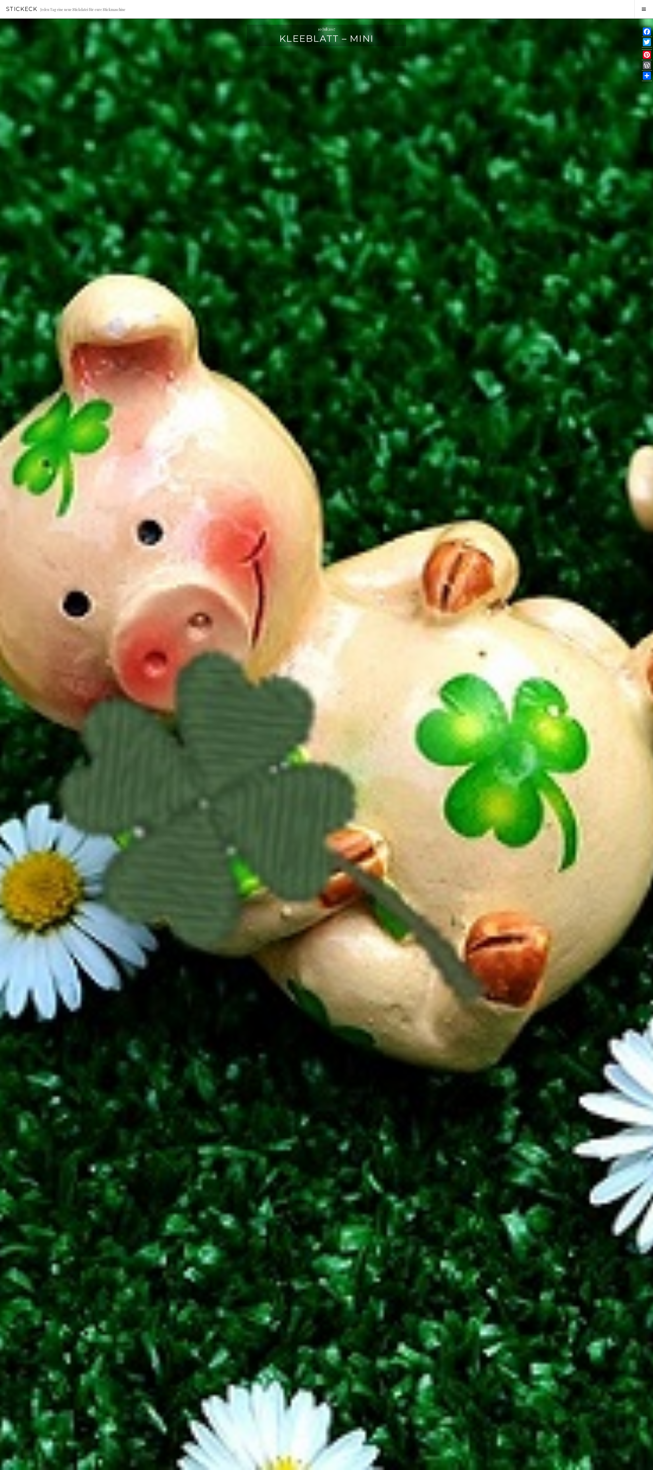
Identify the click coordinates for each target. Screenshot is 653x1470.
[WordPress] (647, 65)
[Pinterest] (647, 55)
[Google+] (647, 48)
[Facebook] (647, 31)
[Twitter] (647, 42)
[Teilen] (647, 76)
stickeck (21, 9)
